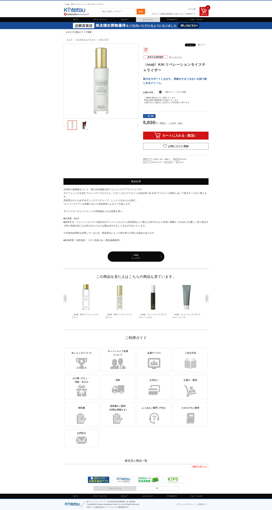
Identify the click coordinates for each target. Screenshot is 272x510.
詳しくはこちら (175, 57)
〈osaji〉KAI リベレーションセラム (119, 315)
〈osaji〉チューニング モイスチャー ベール (186, 315)
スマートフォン (114, 488)
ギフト (75, 20)
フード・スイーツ (100, 20)
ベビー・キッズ (196, 20)
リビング (124, 20)
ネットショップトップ (97, 502)
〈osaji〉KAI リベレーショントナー (85, 315)
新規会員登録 (166, 14)
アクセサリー (172, 20)
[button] (65, 298)
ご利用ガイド (190, 14)
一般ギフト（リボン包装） (176, 92)
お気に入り (178, 14)
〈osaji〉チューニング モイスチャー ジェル (153, 315)
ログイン (155, 14)
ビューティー (148, 20)
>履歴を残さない (200, 466)
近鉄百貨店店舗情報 (117, 502)
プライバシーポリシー (185, 504)
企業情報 (131, 502)
